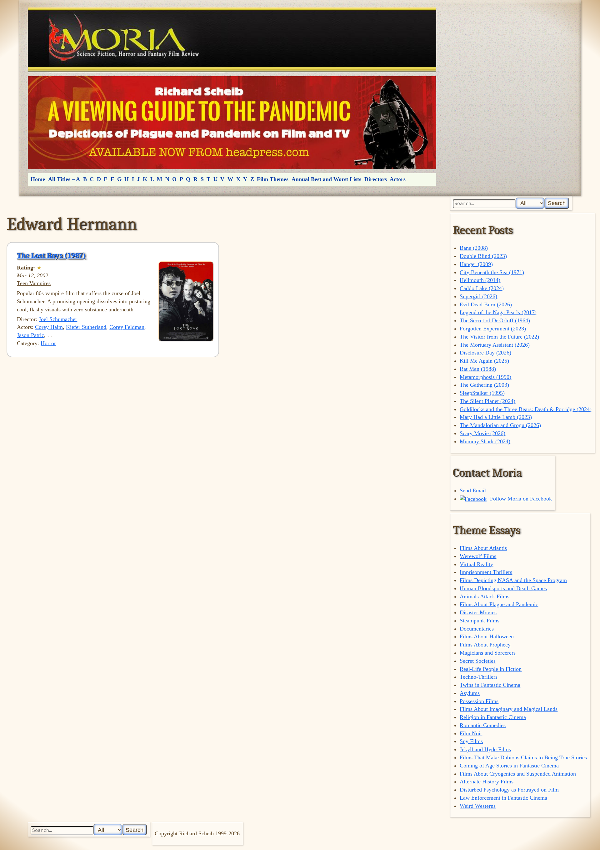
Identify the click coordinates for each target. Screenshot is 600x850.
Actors (398, 179)
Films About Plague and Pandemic (499, 604)
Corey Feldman (126, 327)
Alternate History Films (486, 781)
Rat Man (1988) (478, 369)
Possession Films (479, 701)
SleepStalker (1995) (482, 393)
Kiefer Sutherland (86, 327)
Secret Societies (478, 661)
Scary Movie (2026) (482, 433)
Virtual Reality (476, 564)
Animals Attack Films (484, 596)
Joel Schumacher (58, 319)
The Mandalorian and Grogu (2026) (500, 425)
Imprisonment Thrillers (486, 572)
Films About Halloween (487, 636)
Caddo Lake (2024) (482, 288)
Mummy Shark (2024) (485, 441)
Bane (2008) (474, 248)
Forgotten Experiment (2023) (493, 328)
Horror (48, 343)
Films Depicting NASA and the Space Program (513, 580)
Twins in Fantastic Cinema (490, 685)
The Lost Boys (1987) (51, 255)
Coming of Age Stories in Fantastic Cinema (509, 765)
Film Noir (471, 733)
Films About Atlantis (483, 548)
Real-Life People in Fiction (491, 669)
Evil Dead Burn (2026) (486, 304)
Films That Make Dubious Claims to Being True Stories (523, 757)
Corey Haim (49, 327)
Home (38, 179)
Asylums (470, 693)
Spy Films (471, 741)
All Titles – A (64, 179)
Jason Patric (30, 335)
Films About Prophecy (485, 644)
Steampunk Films (479, 620)
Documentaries (477, 629)
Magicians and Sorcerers (488, 653)
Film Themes (272, 179)
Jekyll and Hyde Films (485, 749)
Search (557, 203)
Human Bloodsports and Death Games (503, 588)
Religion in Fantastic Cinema (493, 717)
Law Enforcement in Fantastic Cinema (503, 798)
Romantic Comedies (483, 725)
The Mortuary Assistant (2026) (495, 345)
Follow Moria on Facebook (520, 498)
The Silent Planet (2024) (487, 401)
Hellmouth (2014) (480, 280)
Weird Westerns (478, 806)
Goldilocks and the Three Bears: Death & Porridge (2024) (526, 409)
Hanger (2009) (476, 264)
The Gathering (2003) (484, 385)
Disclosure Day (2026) (485, 353)
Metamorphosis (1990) (485, 377)
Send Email (473, 490)
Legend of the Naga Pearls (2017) (498, 312)
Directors (375, 179)
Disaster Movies (478, 612)
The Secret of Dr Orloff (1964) (495, 320)
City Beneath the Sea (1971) (492, 272)
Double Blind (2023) (483, 256)
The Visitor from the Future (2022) (499, 337)
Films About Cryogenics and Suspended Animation (518, 774)
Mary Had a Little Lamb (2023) (496, 417)
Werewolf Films (478, 556)
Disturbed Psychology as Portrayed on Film (509, 790)
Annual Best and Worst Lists (326, 179)
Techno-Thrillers (479, 677)
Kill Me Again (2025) (484, 361)
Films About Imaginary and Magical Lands (509, 709)
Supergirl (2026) (478, 296)
